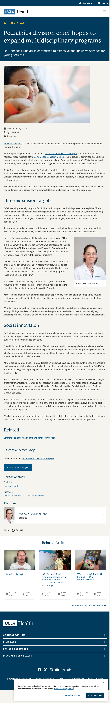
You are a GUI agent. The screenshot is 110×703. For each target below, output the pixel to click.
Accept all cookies (95, 695)
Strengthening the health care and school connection (29, 437)
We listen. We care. (96, 678)
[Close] (104, 682)
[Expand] (105, 635)
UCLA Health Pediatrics (33, 495)
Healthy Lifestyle (11, 486)
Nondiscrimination (44, 678)
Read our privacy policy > (63, 688)
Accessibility (79, 678)
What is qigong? (14, 574)
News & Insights (18, 23)
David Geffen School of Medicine (50, 156)
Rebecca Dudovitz (12, 143)
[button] (85, 3)
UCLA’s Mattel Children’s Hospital (61, 153)
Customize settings (72, 695)
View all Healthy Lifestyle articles (87, 605)
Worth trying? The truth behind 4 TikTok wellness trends (89, 577)
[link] (13, 530)
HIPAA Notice (12, 678)
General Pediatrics (12, 495)
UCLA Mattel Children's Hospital (38, 458)
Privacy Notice (27, 678)
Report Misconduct (63, 678)
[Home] (5, 23)
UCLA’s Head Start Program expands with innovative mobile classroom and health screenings (54, 580)
